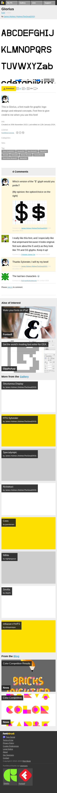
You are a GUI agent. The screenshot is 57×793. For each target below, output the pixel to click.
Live (34, 3)
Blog (16, 656)
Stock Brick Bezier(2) (10, 158)
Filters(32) (43, 151)
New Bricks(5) (32, 151)
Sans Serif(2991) (8, 151)
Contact (6, 758)
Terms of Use (8, 740)
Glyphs (6, 783)
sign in (10, 287)
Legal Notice (8, 749)
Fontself (22, 784)
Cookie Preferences (11, 746)
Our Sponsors (8, 755)
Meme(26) (23, 158)
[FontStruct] (2, 3)
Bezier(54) (21, 151)
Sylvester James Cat (28, 254)
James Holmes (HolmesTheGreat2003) (19, 16)
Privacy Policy (8, 743)
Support (48, 3)
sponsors (23, 766)
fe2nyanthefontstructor (29, 280)
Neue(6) (5, 155)
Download (10, 89)
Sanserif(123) (38, 155)
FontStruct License (7, 133)
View (47, 80)
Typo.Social (10, 737)
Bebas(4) (15, 155)
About (5, 752)
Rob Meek (27, 761)
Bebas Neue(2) (26, 155)
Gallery (23, 3)
